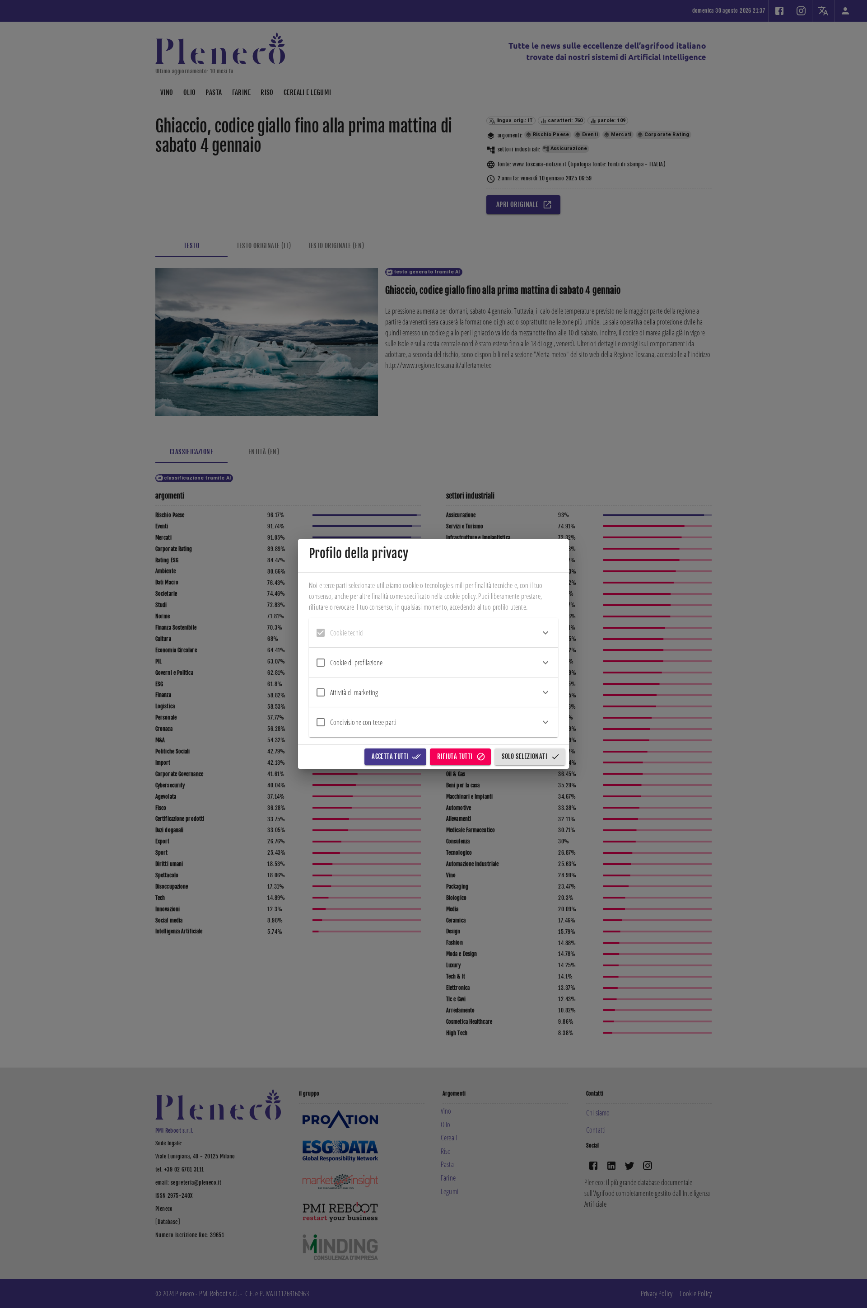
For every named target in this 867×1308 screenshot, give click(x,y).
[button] (433, 633)
